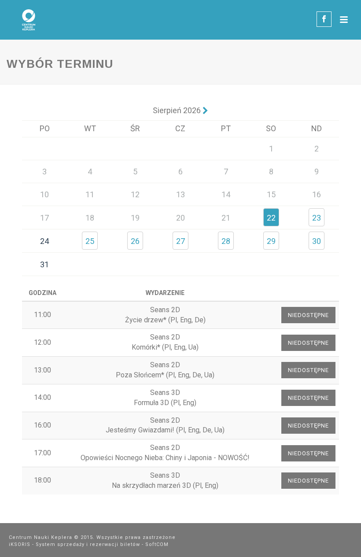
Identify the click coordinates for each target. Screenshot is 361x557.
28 (225, 241)
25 (89, 241)
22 (271, 217)
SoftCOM (157, 544)
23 (316, 217)
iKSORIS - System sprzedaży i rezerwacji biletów (74, 544)
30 (316, 241)
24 (44, 241)
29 (271, 241)
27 (180, 241)
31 (44, 264)
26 (135, 241)
